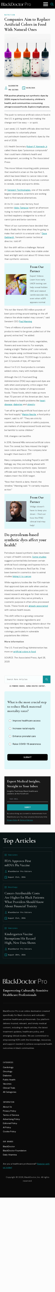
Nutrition (9, 15)
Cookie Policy (9, 1131)
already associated (38, 606)
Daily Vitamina (10, 1155)
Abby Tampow (21, 207)
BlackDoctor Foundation (14, 1151)
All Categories (9, 1092)
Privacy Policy (12, 820)
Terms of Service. (26, 820)
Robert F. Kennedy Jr (37, 146)
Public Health (9, 1080)
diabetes (17, 404)
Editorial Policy (10, 1123)
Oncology (7, 1071)
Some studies (39, 556)
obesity (31, 404)
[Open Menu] (45, 4)
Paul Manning (25, 321)
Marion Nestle (29, 414)
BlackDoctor (9, 1146)
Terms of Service (11, 1115)
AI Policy (7, 1127)
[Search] (46, 679)
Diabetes (7, 1075)
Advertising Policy (11, 1119)
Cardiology (8, 1067)
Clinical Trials (9, 1088)
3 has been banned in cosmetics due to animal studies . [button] (25, 572)
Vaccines (7, 1084)
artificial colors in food (24, 651)
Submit (27, 757)
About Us (7, 1107)
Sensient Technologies (19, 190)
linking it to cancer (22, 576)
